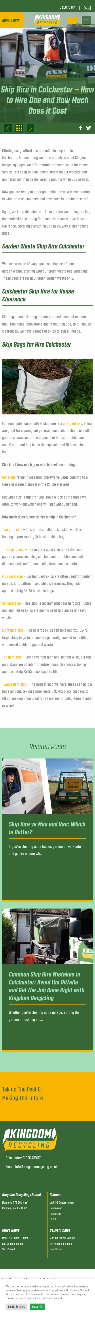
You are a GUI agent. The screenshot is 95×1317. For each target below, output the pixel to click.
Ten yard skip (12, 657)
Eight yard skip (13, 630)
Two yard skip (12, 529)
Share (71, 127)
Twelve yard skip (14, 684)
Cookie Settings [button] (16, 1306)
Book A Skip (10, 21)
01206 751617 (67, 7)
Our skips (9, 477)
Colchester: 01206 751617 (23, 1158)
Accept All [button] (37, 1306)
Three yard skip (13, 549)
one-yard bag (72, 423)
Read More (78, 889)
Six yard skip (11, 603)
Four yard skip (12, 576)
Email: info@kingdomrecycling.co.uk (32, 1167)
